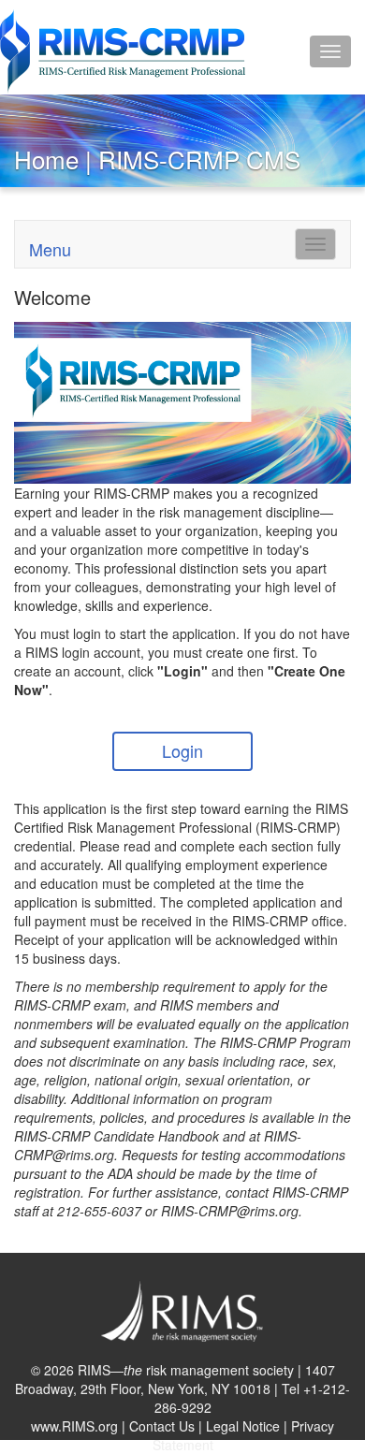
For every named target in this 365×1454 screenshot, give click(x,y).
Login (182, 750)
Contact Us (162, 1426)
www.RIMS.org (74, 1426)
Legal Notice (243, 1426)
